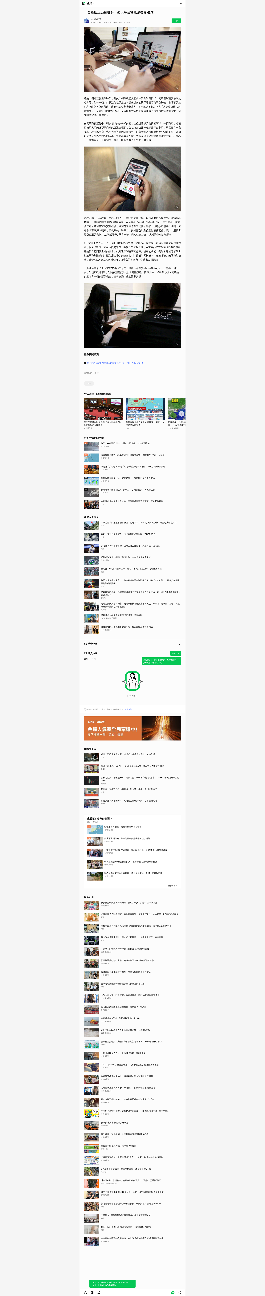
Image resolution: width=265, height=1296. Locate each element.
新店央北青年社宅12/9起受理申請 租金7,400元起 (115, 362)
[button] (85, 1292)
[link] (92, 1292)
